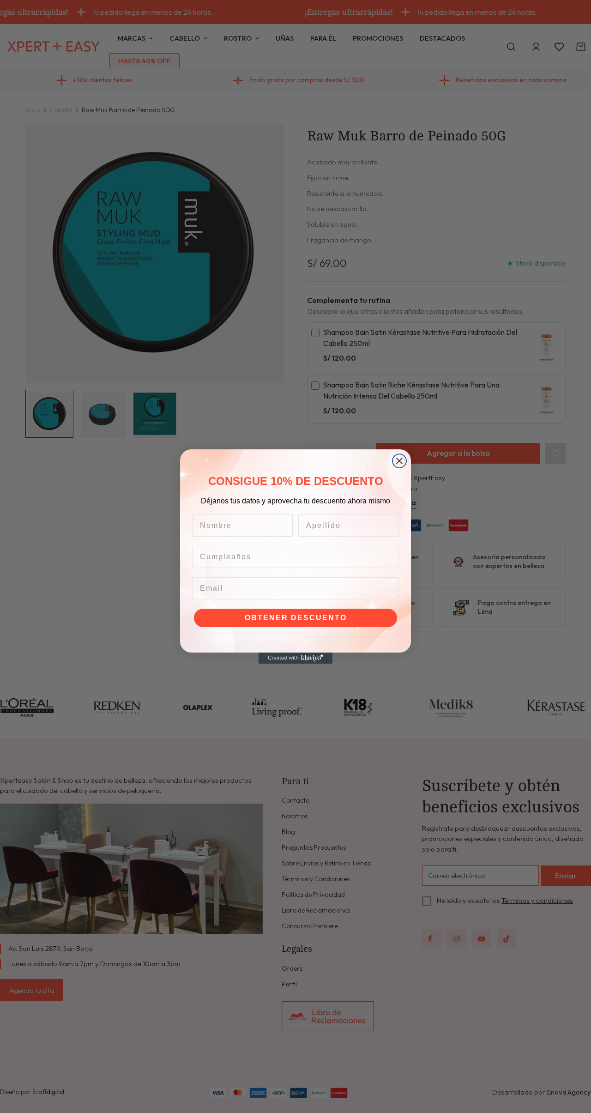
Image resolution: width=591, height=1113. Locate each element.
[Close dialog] (399, 461)
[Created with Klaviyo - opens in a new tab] (295, 658)
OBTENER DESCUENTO (296, 618)
